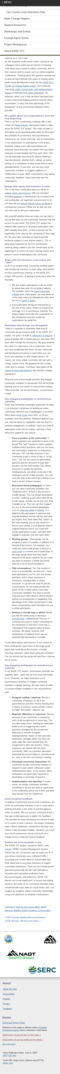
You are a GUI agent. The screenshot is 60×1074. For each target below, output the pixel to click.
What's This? (8, 1063)
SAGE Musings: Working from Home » (23, 921)
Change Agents (21, 125)
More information (8, 1044)
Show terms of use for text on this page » (21, 1035)
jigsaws (40, 510)
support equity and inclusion (18, 193)
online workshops (36, 93)
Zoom (24, 415)
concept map (18, 618)
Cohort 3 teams (28, 300)
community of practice (42, 335)
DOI (5, 1055)
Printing (6, 999)
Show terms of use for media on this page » (22, 1039)
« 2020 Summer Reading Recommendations (25, 917)
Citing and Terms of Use (13, 1023)
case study (17, 551)
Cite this (12, 1055)
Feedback (7, 1008)
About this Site (10, 989)
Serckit (8, 849)
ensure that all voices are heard (35, 203)
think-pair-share (27, 510)
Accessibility (9, 994)
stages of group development (18, 370)
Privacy (6, 1004)
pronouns (18, 196)
